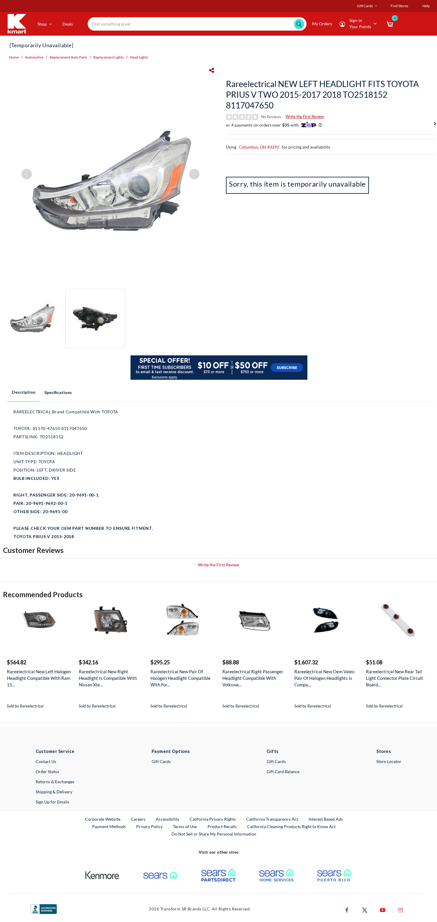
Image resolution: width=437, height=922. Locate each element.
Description (23, 392)
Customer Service (55, 751)
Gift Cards (161, 761)
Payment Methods (109, 826)
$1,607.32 (306, 662)
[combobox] (197, 24)
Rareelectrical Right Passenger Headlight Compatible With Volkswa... (252, 678)
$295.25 (160, 662)
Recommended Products (43, 594)
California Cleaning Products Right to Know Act (291, 826)
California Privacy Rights (213, 819)
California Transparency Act (272, 819)
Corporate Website (103, 819)
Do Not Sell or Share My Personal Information (214, 833)
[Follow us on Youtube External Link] (383, 909)
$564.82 (16, 662)
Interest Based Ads (326, 819)
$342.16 (88, 662)
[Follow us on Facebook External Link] (347, 909)
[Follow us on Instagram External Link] (400, 909)
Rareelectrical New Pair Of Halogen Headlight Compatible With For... (180, 678)
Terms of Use (185, 826)
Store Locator (388, 761)
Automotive (34, 57)
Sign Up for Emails (52, 801)
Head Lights (139, 57)
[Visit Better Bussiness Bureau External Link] (44, 908)
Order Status (47, 771)
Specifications (58, 392)
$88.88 (230, 662)
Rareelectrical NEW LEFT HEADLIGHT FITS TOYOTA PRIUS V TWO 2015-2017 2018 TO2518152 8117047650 (322, 94)
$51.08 (374, 662)
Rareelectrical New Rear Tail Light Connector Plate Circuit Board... (394, 678)
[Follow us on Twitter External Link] (365, 909)
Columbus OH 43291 (259, 146)
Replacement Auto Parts (68, 57)
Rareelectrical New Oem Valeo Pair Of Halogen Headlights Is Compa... (324, 678)
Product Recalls (222, 826)
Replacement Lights (108, 57)
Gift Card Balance (283, 771)
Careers (138, 819)
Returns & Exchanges (55, 781)
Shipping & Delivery (54, 791)
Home (14, 57)
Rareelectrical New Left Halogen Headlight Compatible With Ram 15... (39, 678)
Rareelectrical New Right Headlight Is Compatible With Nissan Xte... (108, 678)
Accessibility (167, 819)
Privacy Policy (149, 826)
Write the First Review (305, 116)
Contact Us (46, 761)
